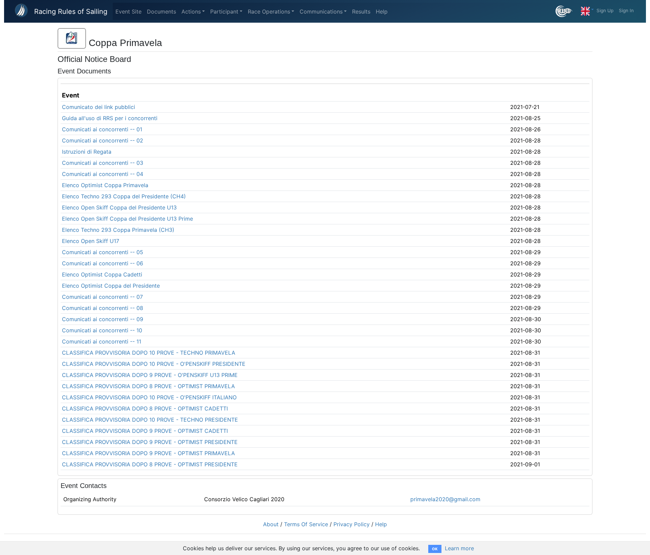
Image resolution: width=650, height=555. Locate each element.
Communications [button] (321, 11)
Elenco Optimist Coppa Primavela (105, 185)
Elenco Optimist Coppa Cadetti (102, 274)
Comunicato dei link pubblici (98, 107)
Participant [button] (224, 11)
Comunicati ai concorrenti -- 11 (101, 341)
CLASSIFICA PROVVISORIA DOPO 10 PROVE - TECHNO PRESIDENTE (150, 419)
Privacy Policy (351, 524)
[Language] (587, 9)
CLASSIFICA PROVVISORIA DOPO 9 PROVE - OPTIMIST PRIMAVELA (148, 453)
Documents (161, 11)
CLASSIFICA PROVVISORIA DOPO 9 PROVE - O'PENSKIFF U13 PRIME (150, 375)
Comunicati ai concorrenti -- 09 (102, 319)
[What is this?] (566, 11)
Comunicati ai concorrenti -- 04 (102, 174)
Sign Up (605, 10)
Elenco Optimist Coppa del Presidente (111, 285)
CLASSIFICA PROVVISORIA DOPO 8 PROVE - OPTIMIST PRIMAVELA (148, 386)
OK (435, 549)
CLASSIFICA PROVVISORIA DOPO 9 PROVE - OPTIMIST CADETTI (145, 430)
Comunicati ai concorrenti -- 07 (102, 296)
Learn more (459, 548)
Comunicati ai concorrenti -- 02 (102, 140)
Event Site (128, 11)
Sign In (626, 10)
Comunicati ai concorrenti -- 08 (102, 308)
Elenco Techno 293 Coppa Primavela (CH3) (118, 229)
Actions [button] (191, 11)
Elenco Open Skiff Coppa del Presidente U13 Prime (127, 218)
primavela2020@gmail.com (445, 499)
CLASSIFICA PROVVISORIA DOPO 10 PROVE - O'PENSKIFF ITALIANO (149, 397)
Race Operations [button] (269, 11)
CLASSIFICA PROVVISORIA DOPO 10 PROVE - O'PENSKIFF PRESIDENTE (153, 363)
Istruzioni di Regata (86, 151)
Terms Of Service (306, 524)
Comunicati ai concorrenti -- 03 (102, 162)
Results (361, 11)
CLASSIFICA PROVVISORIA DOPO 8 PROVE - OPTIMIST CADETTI (145, 408)
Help (382, 11)
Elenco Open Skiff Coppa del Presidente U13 (119, 207)
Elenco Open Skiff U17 (90, 241)
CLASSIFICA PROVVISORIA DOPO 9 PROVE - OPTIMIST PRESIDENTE (150, 442)
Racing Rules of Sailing (70, 11)
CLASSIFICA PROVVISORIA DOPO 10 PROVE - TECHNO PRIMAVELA (148, 352)
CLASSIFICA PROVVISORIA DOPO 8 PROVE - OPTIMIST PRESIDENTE (150, 464)
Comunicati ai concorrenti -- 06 (102, 263)
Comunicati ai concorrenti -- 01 (102, 129)
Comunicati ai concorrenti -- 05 (102, 252)
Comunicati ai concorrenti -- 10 (102, 330)
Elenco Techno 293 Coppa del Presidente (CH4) (124, 196)
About (271, 524)
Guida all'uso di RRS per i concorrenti (109, 118)
